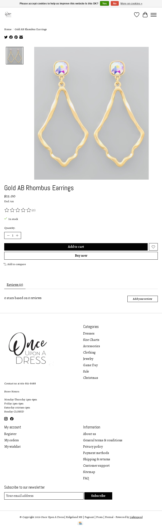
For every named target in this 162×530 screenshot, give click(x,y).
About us (89, 434)
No (114, 3)
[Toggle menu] (153, 15)
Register (10, 434)
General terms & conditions (102, 440)
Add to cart (76, 246)
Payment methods (96, 453)
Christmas (90, 377)
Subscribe (98, 495)
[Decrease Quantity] (8, 235)
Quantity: (9, 228)
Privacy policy (93, 446)
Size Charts (91, 340)
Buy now (81, 255)
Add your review (142, 299)
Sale (86, 371)
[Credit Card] (80, 524)
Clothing (89, 352)
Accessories (91, 346)
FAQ (86, 478)
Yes (104, 3)
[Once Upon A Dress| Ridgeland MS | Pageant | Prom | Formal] (8, 14)
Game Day (90, 365)
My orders (11, 440)
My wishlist (12, 446)
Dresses (88, 333)
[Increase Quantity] (17, 235)
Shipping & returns (96, 459)
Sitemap (89, 472)
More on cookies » (131, 3)
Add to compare (16, 264)
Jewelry (88, 358)
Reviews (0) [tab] (15, 284)
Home (8, 29)
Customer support (96, 465)
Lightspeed (136, 517)
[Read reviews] (18, 210)
